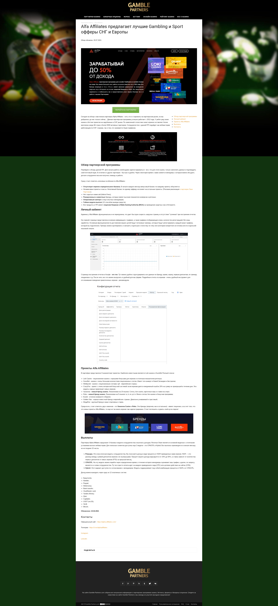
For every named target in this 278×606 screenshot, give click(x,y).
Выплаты (177, 124)
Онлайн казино (150, 17)
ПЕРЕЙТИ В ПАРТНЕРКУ (125, 110)
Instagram (84, 533)
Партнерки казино (92, 17)
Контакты (177, 127)
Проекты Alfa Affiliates (182, 122)
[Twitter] (150, 583)
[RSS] (139, 583)
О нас (187, 604)
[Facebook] (123, 583)
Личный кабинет (180, 119)
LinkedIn (84, 539)
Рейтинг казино (167, 17)
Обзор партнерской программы (185, 116)
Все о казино (183, 17)
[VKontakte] (155, 583)
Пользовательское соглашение (169, 604)
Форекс (127, 17)
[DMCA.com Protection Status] (105, 604)
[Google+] (128, 583)
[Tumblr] (144, 583)
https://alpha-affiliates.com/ (106, 522)
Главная (154, 604)
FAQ (182, 604)
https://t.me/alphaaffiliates (98, 527)
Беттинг (136, 17)
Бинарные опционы (112, 17)
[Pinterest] (133, 583)
